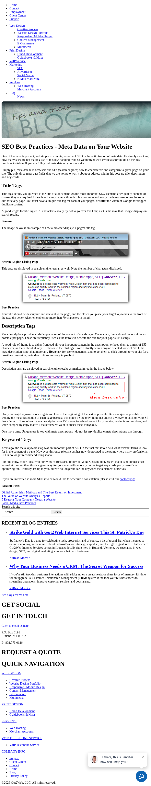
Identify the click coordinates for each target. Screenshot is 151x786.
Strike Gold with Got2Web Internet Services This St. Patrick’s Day (76, 532)
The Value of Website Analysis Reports (26, 496)
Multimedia (24, 47)
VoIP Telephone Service (24, 744)
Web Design (17, 25)
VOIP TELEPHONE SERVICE (22, 738)
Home (13, 4)
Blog (12, 93)
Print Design (17, 50)
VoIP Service (17, 61)
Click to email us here (15, 625)
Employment (17, 12)
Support (14, 19)
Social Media (25, 75)
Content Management (30, 39)
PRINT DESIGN (12, 704)
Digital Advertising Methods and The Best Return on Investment (42, 492)
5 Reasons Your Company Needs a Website (28, 499)
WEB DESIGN (11, 673)
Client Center (17, 15)
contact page (127, 479)
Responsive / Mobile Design (34, 36)
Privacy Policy (18, 776)
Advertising (24, 71)
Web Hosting (25, 85)
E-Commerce (25, 43)
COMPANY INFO (14, 751)
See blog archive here (15, 594)
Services (14, 82)
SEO (20, 68)
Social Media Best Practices (19, 503)
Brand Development (29, 54)
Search (9, 512)
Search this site (11, 506)
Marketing (15, 64)
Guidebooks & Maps (30, 57)
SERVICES (9, 721)
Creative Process (27, 29)
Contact (14, 8)
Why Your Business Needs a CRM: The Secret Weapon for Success (76, 566)
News (21, 96)
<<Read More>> (19, 558)
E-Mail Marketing (28, 78)
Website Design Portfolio (32, 32)
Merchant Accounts (29, 89)
